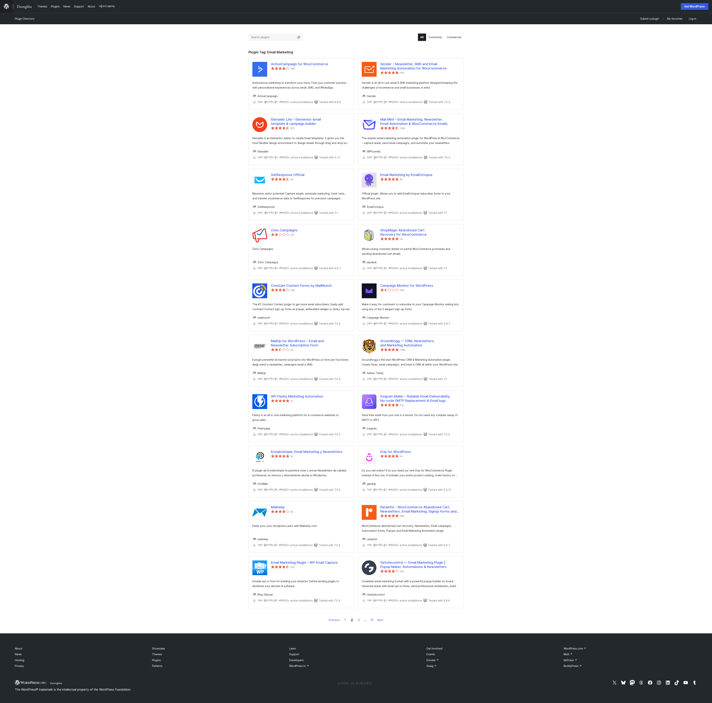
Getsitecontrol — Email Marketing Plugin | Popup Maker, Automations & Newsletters (413, 565)
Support (294, 654)
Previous (334, 619)
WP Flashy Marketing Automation (297, 396)
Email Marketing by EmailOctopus (406, 175)
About (18, 648)
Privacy (19, 665)
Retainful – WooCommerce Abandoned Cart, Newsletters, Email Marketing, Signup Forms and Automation (418, 509)
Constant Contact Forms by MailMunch (301, 285)
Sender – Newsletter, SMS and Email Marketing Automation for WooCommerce (413, 66)
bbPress (570, 660)
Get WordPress (694, 6)
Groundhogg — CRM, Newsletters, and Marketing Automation (407, 343)
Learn (292, 648)
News (18, 654)
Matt (568, 654)
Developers (296, 660)
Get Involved (434, 648)
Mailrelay (278, 507)
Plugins (156, 660)
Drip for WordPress (395, 452)
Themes (157, 654)
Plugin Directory (24, 18)
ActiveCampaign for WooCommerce (299, 64)
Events (430, 654)
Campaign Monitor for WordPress (406, 285)
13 (371, 620)
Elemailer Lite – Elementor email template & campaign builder (296, 121)
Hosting (19, 660)
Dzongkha (56, 683)
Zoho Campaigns (284, 230)
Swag (431, 665)
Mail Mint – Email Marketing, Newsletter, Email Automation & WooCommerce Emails (414, 121)
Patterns (157, 665)
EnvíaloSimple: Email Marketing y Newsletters (306, 452)
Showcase (158, 648)
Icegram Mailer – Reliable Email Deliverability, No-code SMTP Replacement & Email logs (415, 398)
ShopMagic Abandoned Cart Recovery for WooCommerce (403, 232)
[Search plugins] (298, 37)
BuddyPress (573, 665)
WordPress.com (575, 648)
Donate (432, 660)
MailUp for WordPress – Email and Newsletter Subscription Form (297, 343)
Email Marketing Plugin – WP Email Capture (304, 562)
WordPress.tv (299, 665)
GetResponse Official (287, 175)
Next (380, 619)
